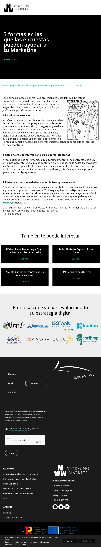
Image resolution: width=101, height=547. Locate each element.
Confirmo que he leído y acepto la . (24, 429)
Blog (12, 85)
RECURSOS (8, 468)
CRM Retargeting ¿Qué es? (76, 272)
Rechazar (87, 541)
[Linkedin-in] (67, 506)
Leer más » (25, 259)
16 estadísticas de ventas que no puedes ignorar (25, 273)
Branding (7, 202)
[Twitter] (61, 506)
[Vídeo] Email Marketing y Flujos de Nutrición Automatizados (25, 251)
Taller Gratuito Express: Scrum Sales (76, 251)
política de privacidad (19, 430)
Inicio (5, 85)
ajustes (25, 544)
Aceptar (70, 541)
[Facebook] (55, 506)
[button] (95, 6)
